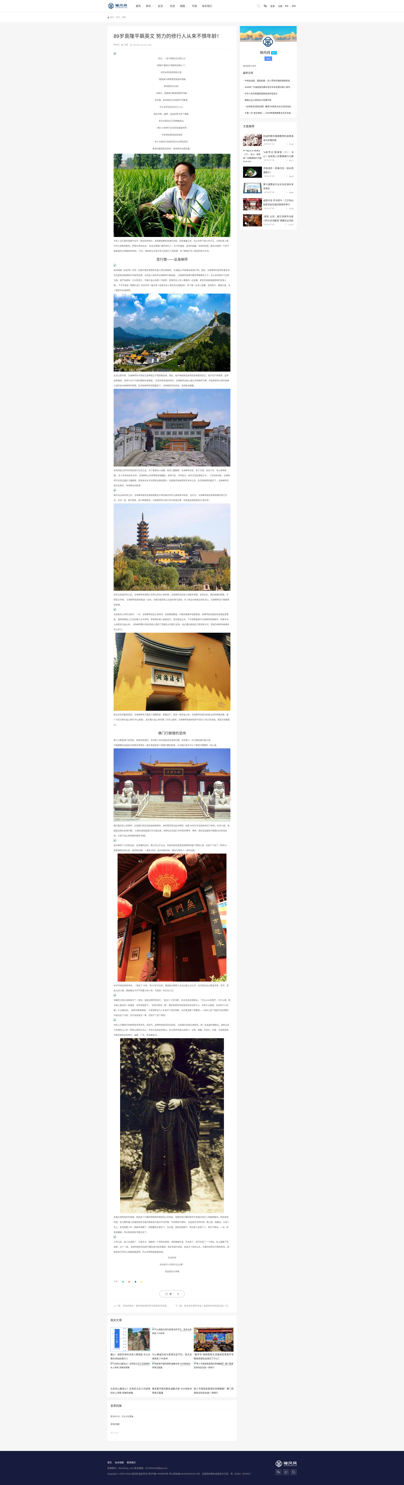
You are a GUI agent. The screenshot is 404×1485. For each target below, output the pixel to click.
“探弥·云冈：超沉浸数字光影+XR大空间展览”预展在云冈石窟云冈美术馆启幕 (278, 218)
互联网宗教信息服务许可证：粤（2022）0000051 (226, 1473)
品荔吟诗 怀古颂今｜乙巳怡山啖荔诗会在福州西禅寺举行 (278, 202)
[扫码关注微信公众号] (265, 6)
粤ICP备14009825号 (158, 1473)
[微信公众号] (278, 1472)
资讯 (148, 6)
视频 (182, 6)
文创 (172, 6)
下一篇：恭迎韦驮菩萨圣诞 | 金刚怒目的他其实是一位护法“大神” (202, 1305)
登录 (131, 1416)
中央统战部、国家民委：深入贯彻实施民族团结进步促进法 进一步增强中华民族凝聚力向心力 (269, 80)
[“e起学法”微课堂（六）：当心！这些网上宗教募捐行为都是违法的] (252, 156)
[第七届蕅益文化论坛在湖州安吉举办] (252, 188)
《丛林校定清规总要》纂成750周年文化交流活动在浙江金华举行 (269, 106)
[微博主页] (286, 1472)
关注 (268, 58)
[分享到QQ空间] (141, 1281)
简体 (286, 6)
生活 (160, 6)
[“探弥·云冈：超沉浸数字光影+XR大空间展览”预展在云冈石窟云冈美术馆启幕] (252, 220)
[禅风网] (120, 6)
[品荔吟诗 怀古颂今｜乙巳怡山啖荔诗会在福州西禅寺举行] (252, 204)
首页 (138, 6)
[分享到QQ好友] (135, 1281)
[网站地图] (293, 1472)
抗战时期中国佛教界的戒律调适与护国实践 (278, 137)
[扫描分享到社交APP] (123, 1281)
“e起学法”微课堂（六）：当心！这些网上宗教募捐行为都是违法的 (278, 154)
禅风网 (117, 44)
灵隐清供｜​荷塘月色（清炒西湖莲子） (278, 170)
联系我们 (207, 6)
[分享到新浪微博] (129, 1281)
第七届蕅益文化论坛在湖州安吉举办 (278, 186)
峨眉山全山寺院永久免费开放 (258, 99)
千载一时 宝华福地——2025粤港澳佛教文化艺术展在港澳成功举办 (269, 112)
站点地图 (119, 1462)
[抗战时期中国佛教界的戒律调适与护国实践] (252, 140)
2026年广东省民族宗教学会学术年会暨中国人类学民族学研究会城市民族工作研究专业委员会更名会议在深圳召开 (269, 86)
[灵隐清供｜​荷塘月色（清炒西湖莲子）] (252, 172)
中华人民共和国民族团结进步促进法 (261, 93)
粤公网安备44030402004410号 (185, 1473)
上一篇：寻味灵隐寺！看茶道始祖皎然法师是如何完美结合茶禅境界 (143, 1305)
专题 (194, 6)
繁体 (294, 6)
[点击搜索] (258, 6)
